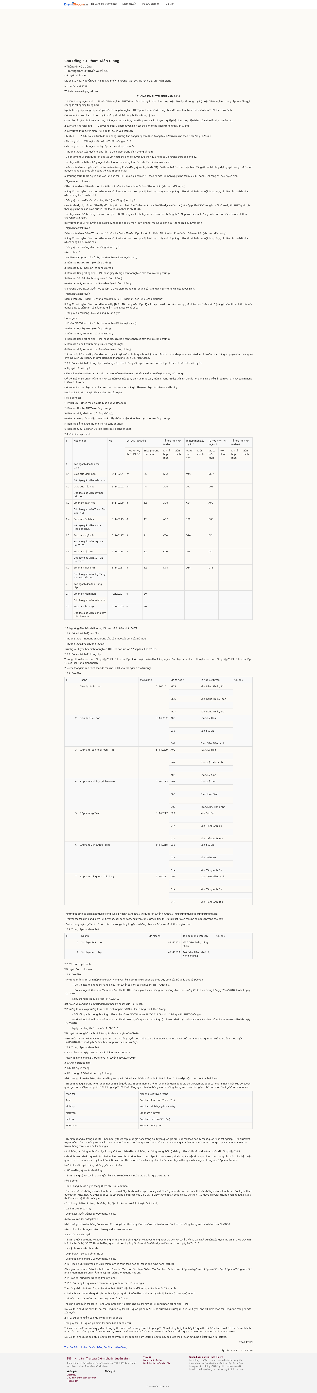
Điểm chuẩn (158, 1386)
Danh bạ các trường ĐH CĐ (156, 1363)
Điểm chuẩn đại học (153, 1360)
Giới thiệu (71, 1374)
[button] (105, 3)
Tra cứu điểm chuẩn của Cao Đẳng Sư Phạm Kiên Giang (95, 1347)
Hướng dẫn (72, 1380)
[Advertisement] (158, 34)
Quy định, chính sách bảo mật (81, 1377)
